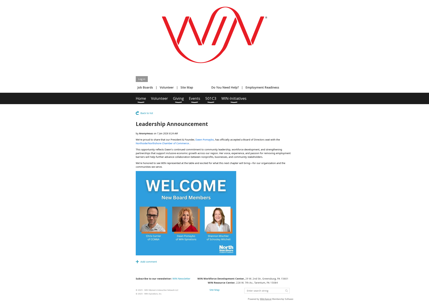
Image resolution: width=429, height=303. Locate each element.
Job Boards (145, 87)
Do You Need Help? (225, 87)
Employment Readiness (262, 87)
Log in (141, 79)
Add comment (148, 261)
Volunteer (167, 87)
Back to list (146, 113)
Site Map (186, 87)
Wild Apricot (265, 299)
